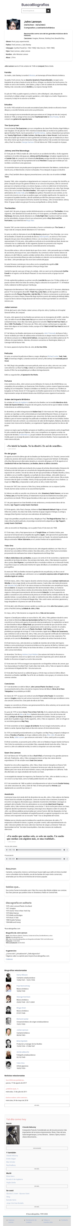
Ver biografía (37, 1148)
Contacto (64, 1220)
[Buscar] (48, 11)
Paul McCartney (39, 133)
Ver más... (37, 1105)
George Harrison (28, 142)
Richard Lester (53, 356)
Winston (32, 75)
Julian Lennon (19, 737)
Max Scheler (10, 1162)
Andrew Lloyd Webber (30, 654)
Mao (21, 714)
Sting (8, 1197)
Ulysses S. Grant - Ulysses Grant (17, 1193)
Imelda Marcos (24, 435)
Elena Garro (10, 1176)
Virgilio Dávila (11, 1182)
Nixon (29, 714)
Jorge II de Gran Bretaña (14, 1203)
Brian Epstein (44, 237)
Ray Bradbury (11, 1165)
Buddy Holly (20, 193)
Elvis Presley (54, 117)
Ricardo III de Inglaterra (14, 1179)
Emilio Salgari (11, 1159)
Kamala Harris (11, 1200)
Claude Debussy (12, 1156)
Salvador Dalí (12, 585)
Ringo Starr (30, 220)
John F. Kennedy (50, 333)
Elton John (51, 735)
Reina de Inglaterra (21, 402)
